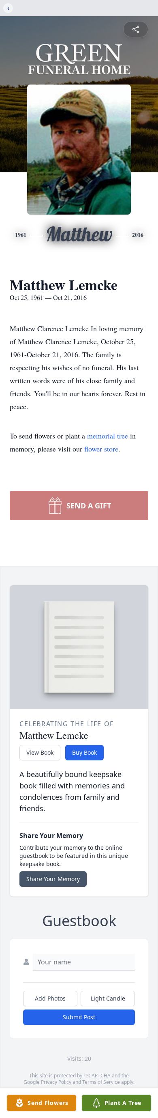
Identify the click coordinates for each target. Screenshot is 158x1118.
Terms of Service (101, 1082)
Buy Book (84, 752)
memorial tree (107, 436)
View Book (39, 752)
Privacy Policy (56, 1082)
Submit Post (79, 1017)
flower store (101, 449)
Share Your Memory (53, 879)
